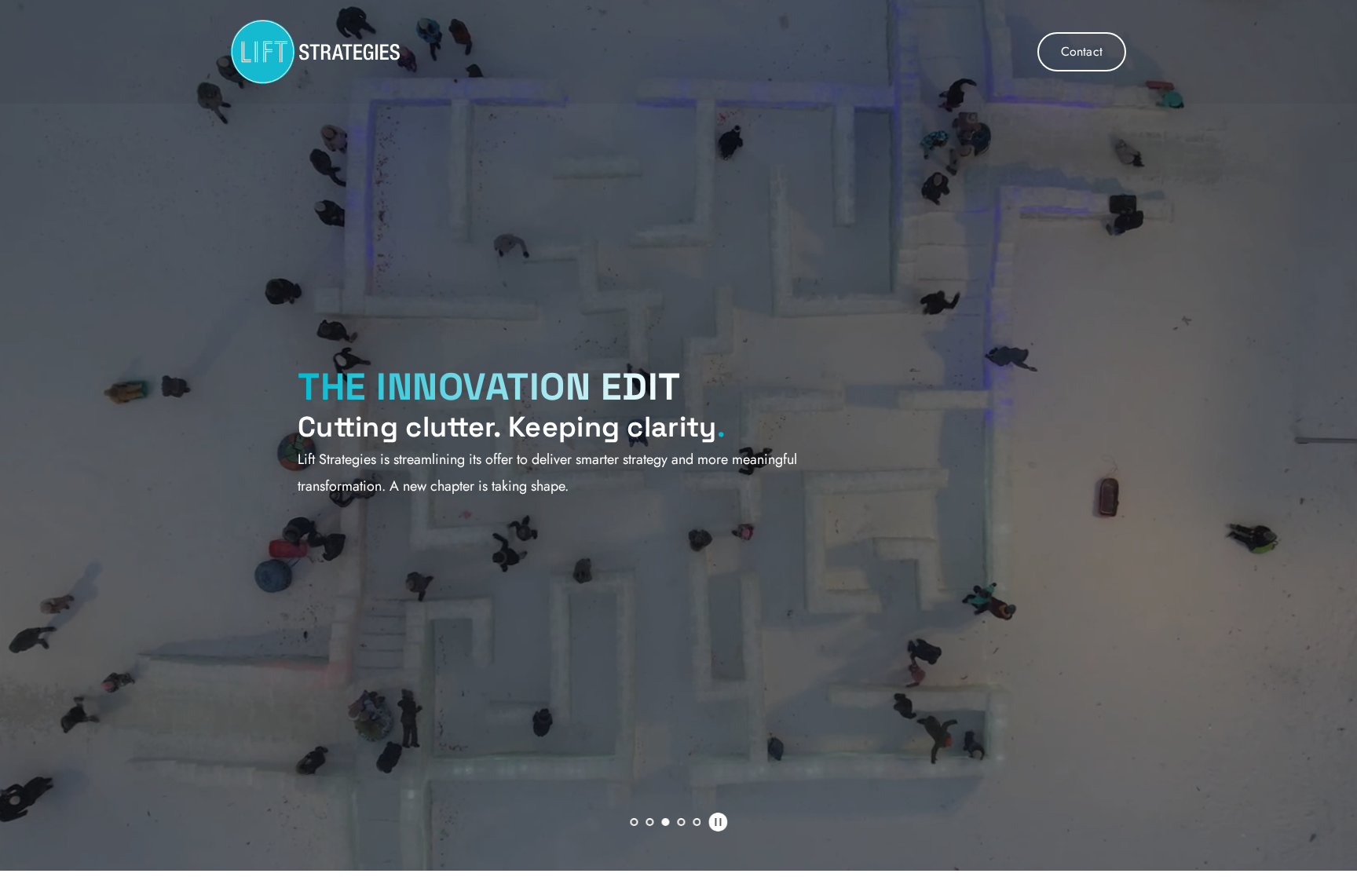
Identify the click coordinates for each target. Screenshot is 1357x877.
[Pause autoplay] (717, 822)
